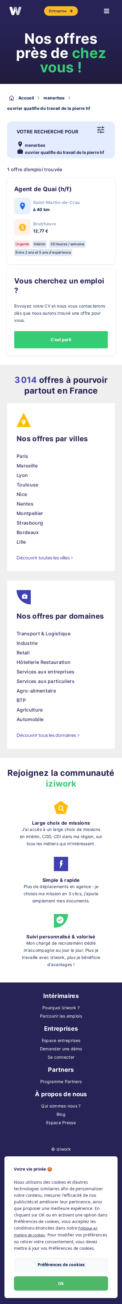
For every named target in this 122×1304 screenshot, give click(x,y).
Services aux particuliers (46, 681)
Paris (22, 456)
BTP (21, 700)
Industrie (27, 643)
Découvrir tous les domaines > (48, 735)
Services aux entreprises (46, 672)
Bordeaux (28, 532)
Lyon (22, 475)
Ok (61, 1283)
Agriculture (30, 710)
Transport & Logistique (43, 634)
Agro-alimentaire (36, 691)
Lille (21, 542)
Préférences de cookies (61, 1264)
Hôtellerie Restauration (43, 662)
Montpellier (30, 513)
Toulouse (27, 485)
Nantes (25, 504)
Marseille (27, 466)
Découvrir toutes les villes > (45, 558)
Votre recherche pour (47, 132)
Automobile (30, 719)
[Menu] (107, 11)
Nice (22, 494)
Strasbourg (30, 523)
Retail (23, 653)
